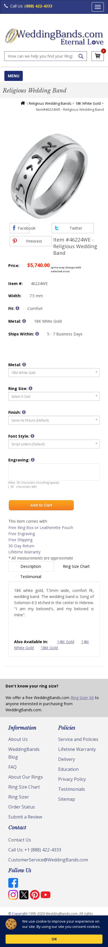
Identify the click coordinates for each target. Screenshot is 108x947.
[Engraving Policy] (32, 436)
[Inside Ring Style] (17, 308)
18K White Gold (88, 103)
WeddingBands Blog (24, 753)
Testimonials (71, 789)
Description (31, 566)
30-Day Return (21, 545)
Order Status (21, 807)
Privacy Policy (72, 779)
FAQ (12, 767)
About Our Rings (25, 777)
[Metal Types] (24, 321)
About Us (18, 739)
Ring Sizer (18, 797)
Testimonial (31, 576)
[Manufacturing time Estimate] (37, 334)
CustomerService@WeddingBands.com (48, 860)
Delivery (66, 759)
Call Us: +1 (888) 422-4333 (34, 850)
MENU (13, 75)
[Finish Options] (24, 412)
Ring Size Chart (77, 566)
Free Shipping (20, 539)
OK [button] (54, 938)
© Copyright (18, 913)
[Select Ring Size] (30, 388)
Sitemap (66, 799)
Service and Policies (78, 739)
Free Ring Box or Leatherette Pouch (40, 527)
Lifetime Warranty (24, 552)
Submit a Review (25, 817)
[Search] (80, 56)
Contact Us (19, 840)
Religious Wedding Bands (50, 103)
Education (68, 769)
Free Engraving (21, 533)
